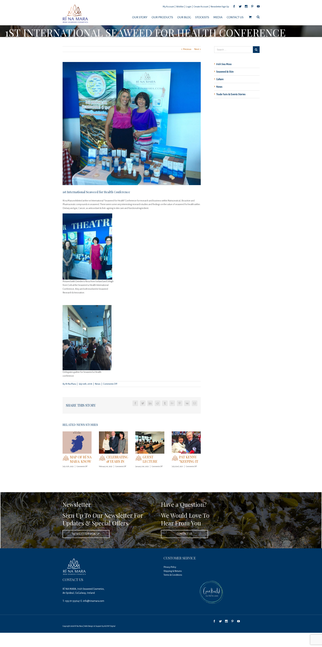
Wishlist (180, 6)
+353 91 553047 (72, 601)
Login (188, 6)
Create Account (201, 6)
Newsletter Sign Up (219, 6)
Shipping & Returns (173, 571)
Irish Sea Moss (224, 64)
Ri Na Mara (70, 384)
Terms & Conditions (173, 575)
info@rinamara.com (93, 601)
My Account (168, 6)
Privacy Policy (170, 567)
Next (196, 49)
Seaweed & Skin (225, 71)
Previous (187, 49)
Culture (220, 79)
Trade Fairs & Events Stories (231, 94)
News (97, 384)
